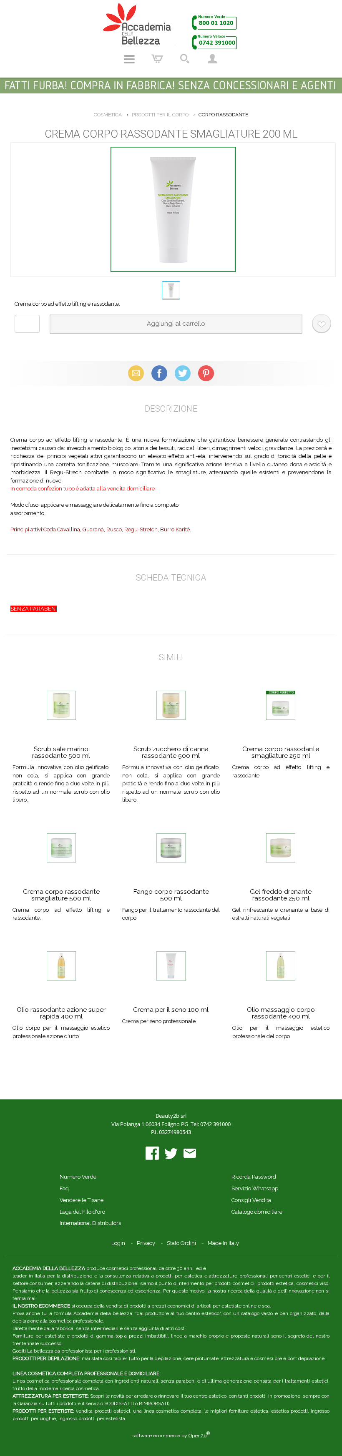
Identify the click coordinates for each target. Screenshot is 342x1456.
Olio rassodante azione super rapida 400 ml (61, 1013)
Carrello (157, 59)
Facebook (159, 373)
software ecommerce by (171, 1435)
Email (136, 373)
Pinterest (206, 373)
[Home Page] (171, 26)
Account (212, 59)
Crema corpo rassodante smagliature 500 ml (61, 895)
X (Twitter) (183, 373)
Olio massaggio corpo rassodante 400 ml (281, 1013)
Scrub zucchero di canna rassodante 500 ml (171, 752)
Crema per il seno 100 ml (171, 1009)
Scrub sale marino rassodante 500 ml (61, 752)
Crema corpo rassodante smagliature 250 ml (280, 752)
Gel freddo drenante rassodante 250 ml (281, 895)
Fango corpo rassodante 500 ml (171, 895)
